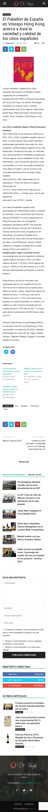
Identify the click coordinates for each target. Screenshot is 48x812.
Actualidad (13, 10)
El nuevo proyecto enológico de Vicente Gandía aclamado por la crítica (30, 706)
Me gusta (39, 674)
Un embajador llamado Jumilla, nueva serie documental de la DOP (28, 485)
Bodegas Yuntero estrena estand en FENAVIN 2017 (10, 389)
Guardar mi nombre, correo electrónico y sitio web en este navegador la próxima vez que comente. (23, 633)
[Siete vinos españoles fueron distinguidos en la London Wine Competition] (9, 526)
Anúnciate (18, 804)
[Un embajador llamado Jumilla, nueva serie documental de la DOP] (9, 485)
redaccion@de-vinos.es (30, 783)
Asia (16, 406)
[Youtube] (31, 790)
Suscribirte (38, 686)
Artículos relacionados (14, 475)
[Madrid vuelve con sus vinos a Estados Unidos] (9, 539)
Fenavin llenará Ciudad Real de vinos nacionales (12, 371)
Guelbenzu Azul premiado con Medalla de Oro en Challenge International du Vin (35, 445)
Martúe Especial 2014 (12, 441)
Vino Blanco (20, 729)
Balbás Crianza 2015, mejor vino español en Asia (33, 371)
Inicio (5, 10)
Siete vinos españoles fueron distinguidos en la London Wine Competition (30, 526)
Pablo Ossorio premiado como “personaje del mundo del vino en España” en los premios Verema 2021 (31, 555)
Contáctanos (29, 804)
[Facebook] (16, 790)
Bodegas (24, 406)
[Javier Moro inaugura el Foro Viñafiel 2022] (9, 513)
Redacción (10, 43)
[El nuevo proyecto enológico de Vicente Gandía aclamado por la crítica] (8, 707)
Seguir (40, 680)
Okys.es (32, 809)
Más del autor (34, 475)
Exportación (35, 406)
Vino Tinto (19, 747)
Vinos (6, 409)
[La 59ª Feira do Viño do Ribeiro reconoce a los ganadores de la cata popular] (9, 498)
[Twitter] (24, 790)
